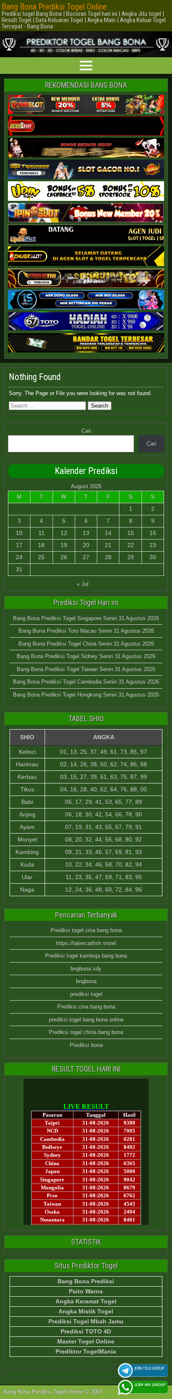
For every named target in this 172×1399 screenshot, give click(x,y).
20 (86, 545)
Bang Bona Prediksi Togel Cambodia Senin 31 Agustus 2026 (86, 682)
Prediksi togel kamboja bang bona (86, 956)
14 (108, 533)
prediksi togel (86, 994)
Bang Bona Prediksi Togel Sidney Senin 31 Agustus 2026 (86, 656)
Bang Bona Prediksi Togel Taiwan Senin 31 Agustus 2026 (86, 669)
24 (19, 557)
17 (19, 545)
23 (152, 545)
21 (108, 545)
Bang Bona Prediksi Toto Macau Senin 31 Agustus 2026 (86, 631)
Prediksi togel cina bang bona (86, 930)
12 (64, 533)
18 (41, 545)
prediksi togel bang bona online (86, 1019)
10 (19, 533)
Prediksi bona (86, 1045)
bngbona (86, 981)
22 (130, 545)
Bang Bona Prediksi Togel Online (54, 7)
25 (41, 557)
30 (152, 557)
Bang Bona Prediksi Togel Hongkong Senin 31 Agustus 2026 (86, 695)
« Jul (83, 584)
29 (130, 557)
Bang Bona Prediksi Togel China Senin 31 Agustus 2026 (86, 644)
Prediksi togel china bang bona (86, 1032)
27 (86, 557)
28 (108, 557)
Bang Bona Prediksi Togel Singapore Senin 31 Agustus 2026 (86, 618)
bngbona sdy (86, 969)
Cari (86, 431)
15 (130, 533)
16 (152, 533)
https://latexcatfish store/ (86, 943)
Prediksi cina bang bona (86, 1007)
